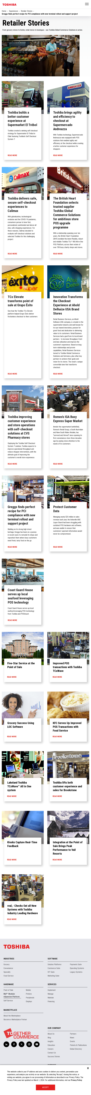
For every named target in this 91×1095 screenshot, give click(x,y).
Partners (73, 1034)
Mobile (28, 990)
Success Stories (54, 1056)
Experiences (13, 11)
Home (4, 11)
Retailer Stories (26, 11)
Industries (9, 958)
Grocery (6, 964)
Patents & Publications (78, 1045)
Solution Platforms (54, 964)
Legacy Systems (76, 972)
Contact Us (52, 1053)
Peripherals (30, 998)
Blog (49, 1037)
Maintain (51, 998)
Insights (50, 1041)
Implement (52, 990)
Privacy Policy (76, 1080)
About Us (51, 1034)
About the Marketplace (12, 1016)
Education (51, 1045)
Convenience (8, 968)
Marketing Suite (53, 976)
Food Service (9, 976)
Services (52, 984)
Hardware (9, 984)
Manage (50, 994)
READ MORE (11, 677)
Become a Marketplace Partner (15, 1019)
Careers (50, 1049)
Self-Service (8, 1000)
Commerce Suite (54, 968)
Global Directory (76, 1049)
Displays (29, 1001)
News (72, 1037)
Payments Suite (76, 964)
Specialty (7, 972)
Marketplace (10, 1010)
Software (52, 958)
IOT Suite (51, 972)
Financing (51, 1001)
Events (72, 1041)
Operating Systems (77, 968)
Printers (29, 994)
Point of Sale (8, 990)
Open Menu (87, 4)
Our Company (54, 1028)
